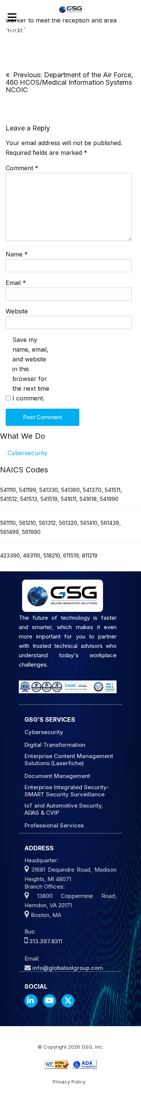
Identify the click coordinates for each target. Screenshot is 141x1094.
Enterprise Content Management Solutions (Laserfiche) (68, 759)
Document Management (57, 775)
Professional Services (54, 825)
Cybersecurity (27, 453)
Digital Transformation (54, 744)
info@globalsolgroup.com (67, 967)
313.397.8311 (45, 941)
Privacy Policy (69, 1082)
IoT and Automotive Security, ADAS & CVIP (63, 809)
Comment (22, 168)
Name (17, 254)
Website (17, 311)
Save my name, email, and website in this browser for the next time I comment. (30, 369)
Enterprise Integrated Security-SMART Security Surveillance (66, 791)
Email (16, 282)
